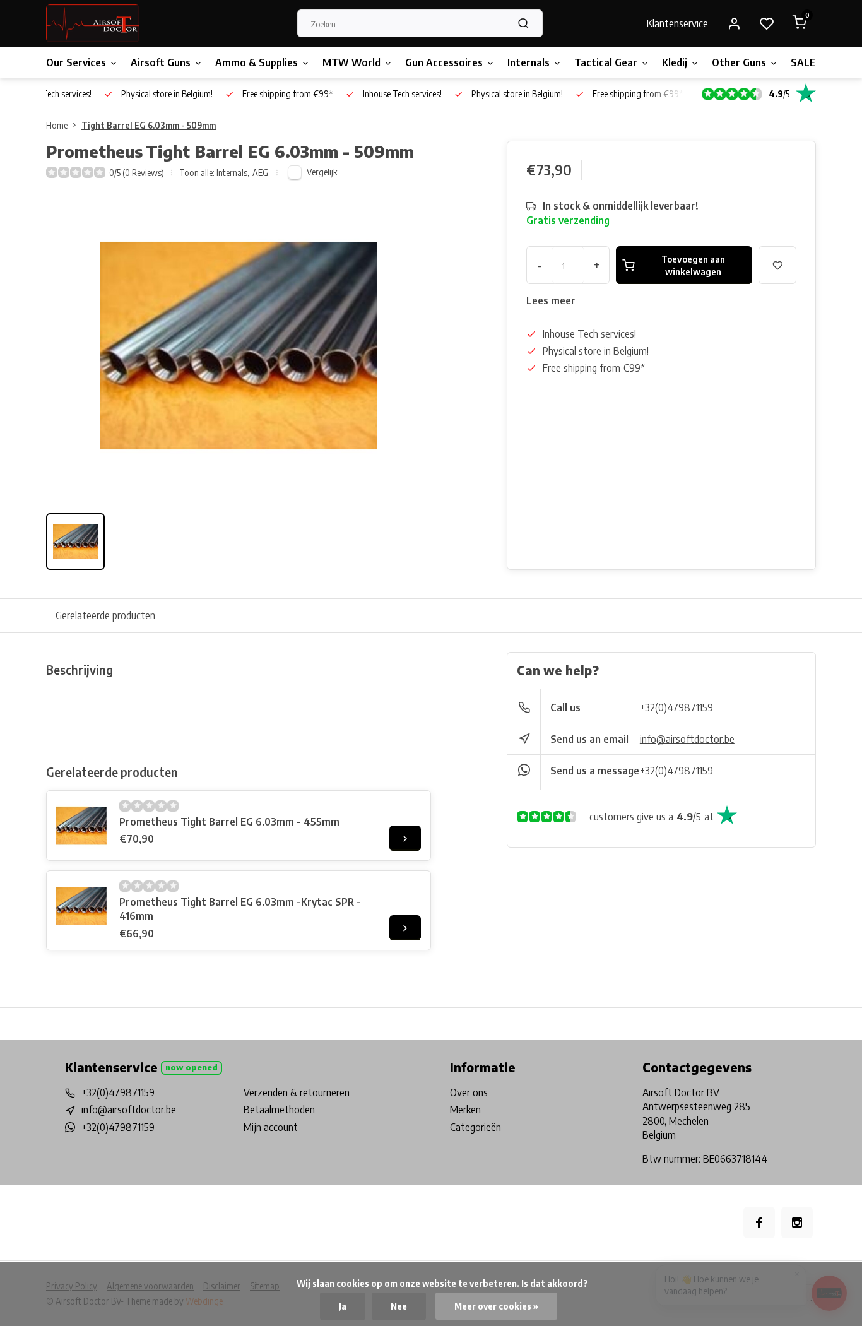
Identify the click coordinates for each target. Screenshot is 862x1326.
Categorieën (475, 1127)
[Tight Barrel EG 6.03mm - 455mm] (81, 825)
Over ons (469, 1092)
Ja (342, 1306)
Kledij (674, 62)
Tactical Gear (605, 62)
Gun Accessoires (444, 62)
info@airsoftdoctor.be (687, 739)
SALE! (804, 62)
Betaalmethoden (279, 1109)
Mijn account (271, 1127)
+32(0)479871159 (676, 707)
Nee (399, 1306)
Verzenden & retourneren (297, 1092)
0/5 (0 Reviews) (136, 172)
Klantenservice (677, 23)
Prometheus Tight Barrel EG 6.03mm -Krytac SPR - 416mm (240, 909)
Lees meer (551, 300)
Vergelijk (322, 172)
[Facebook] (759, 1222)
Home (57, 125)
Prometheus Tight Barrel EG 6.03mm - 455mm (229, 821)
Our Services (76, 62)
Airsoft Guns (161, 62)
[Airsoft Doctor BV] (92, 23)
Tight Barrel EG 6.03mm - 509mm (148, 125)
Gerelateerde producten (105, 615)
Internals (528, 62)
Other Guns (739, 62)
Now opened (191, 1067)
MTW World (351, 62)
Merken (465, 1109)
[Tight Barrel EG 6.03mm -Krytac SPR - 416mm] (81, 905)
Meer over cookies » (496, 1306)
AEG (260, 172)
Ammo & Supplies (256, 62)
